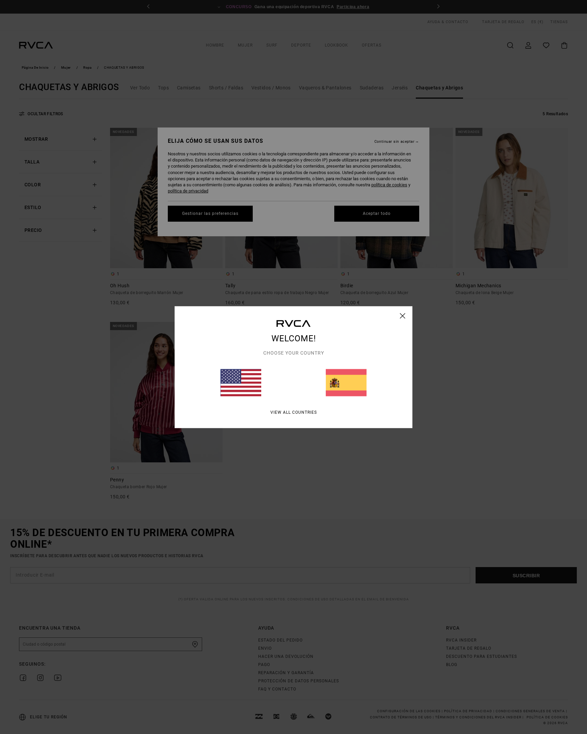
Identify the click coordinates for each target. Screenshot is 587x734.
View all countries (293, 412)
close (403, 315)
